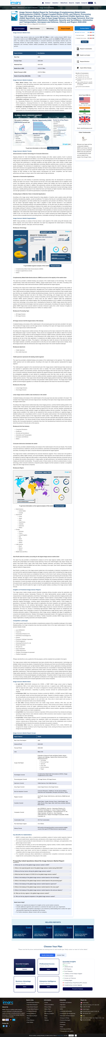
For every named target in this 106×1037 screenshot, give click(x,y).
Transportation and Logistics (66, 1031)
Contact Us (84, 2)
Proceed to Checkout (77, 988)
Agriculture (62, 1004)
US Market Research (32, 1011)
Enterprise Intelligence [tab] (48, 982)
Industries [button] (55, 2)
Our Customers (48, 1011)
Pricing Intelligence (31, 1013)
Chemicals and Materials (66, 1011)
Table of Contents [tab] (35, 28)
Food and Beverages (65, 1020)
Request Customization (86, 48)
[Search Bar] (95, 2)
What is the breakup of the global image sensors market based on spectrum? (35, 884)
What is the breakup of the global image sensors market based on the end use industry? (38, 890)
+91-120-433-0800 (86, 1020)
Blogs (28, 1018)
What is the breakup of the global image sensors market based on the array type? (36, 887)
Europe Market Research (33, 1009)
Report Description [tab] (19, 28)
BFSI (61, 1009)
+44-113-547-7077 (86, 1013)
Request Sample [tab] (65, 28)
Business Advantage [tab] (23, 982)
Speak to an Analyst (85, 55)
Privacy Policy (60, 1035)
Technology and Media (65, 1029)
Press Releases (30, 1020)
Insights (77, 2)
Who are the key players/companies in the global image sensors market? (34, 896)
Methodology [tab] (50, 28)
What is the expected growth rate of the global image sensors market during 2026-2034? (38, 868)
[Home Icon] (42, 3)
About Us (71, 2)
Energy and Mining (64, 1018)
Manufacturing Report (32, 1015)
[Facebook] (6, 1026)
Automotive (63, 1006)
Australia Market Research (33, 1002)
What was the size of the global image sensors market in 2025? (31, 865)
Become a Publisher (49, 1013)
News (46, 1018)
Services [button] (47, 2)
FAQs (46, 1015)
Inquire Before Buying (85, 67)
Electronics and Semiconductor (67, 1015)
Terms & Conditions (49, 1004)
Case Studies (30, 1022)
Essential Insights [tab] (22, 965)
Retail (61, 1026)
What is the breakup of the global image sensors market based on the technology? (36, 877)
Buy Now (84, 41)
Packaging (62, 1024)
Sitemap (47, 1020)
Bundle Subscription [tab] (47, 955)
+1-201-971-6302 (86, 1006)
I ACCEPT (71, 1035)
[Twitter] (9, 1026)
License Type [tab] (60, 955)
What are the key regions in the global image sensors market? (31, 893)
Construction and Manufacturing (67, 1013)
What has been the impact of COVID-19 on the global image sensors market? (35, 874)
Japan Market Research (32, 1006)
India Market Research (32, 1004)
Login (90, 2)
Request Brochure (84, 61)
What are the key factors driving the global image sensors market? (32, 871)
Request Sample (53, 148)
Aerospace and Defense (66, 1002)
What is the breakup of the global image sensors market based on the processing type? (38, 880)
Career (46, 1002)
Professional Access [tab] (47, 965)
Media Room (64, 2)
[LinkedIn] (4, 1026)
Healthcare (62, 1022)
